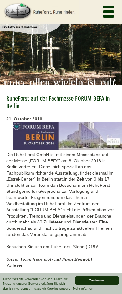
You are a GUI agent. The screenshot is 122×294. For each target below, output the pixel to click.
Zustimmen (97, 280)
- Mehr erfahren (82, 288)
